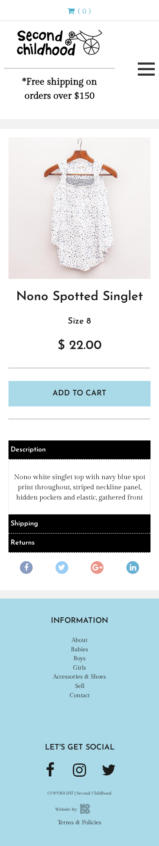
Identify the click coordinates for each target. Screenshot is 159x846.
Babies (79, 649)
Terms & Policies (79, 822)
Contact (79, 695)
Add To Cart (79, 393)
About (79, 640)
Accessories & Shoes (79, 676)
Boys (79, 658)
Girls (79, 667)
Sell (79, 686)
